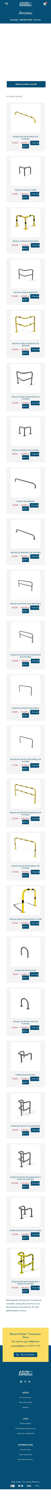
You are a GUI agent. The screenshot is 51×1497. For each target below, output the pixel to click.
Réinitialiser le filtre (26, 84)
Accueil (14, 20)
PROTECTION (26, 20)
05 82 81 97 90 (34, 1345)
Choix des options (30, 144)
